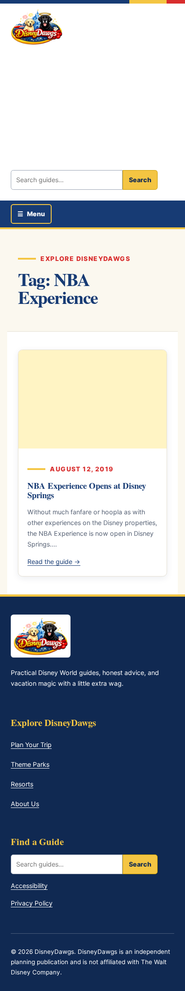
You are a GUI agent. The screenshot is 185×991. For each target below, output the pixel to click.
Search (140, 180)
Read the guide (53, 561)
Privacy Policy (32, 903)
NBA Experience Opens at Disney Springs (86, 490)
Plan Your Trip (31, 744)
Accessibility (29, 885)
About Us (25, 803)
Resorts (22, 784)
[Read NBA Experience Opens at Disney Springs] (92, 399)
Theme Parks (30, 764)
